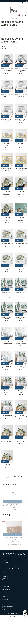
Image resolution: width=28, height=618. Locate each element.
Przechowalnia (5, 598)
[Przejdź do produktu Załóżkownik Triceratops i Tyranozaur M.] (21, 208)
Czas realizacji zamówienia (7, 575)
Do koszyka (5, 65)
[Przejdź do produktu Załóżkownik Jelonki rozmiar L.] (7, 308)
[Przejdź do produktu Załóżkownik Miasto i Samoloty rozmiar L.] (21, 333)
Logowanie (4, 594)
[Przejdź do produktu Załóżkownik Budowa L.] (7, 159)
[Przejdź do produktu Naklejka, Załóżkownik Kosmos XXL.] (7, 86)
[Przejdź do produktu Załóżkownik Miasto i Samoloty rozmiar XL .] (7, 333)
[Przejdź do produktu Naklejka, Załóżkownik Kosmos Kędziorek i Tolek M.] (21, 60)
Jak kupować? (5, 584)
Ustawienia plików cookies (7, 606)
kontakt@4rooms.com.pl (9, 562)
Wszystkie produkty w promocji (17, 518)
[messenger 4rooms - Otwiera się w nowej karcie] (15, 568)
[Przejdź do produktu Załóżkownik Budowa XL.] (21, 135)
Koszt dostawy (5, 578)
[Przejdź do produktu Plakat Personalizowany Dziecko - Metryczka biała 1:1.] (14, 495)
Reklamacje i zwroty (6, 579)
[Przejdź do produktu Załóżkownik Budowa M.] (21, 159)
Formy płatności (5, 576)
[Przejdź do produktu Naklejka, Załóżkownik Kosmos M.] (21, 110)
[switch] (25, 616)
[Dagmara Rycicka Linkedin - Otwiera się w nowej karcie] (9, 568)
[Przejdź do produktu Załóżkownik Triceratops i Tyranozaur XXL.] (7, 182)
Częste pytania (5, 586)
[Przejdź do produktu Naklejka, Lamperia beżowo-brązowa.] (14, 528)
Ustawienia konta (5, 599)
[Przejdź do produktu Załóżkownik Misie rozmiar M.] (7, 406)
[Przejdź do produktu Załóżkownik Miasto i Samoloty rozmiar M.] (7, 357)
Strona (14, 476)
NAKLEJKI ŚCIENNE (13, 18)
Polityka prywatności (6, 588)
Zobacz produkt (12, 501)
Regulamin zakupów (6, 589)
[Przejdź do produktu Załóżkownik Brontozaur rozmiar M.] (7, 455)
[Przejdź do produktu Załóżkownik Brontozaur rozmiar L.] (21, 431)
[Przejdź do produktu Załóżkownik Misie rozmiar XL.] (7, 382)
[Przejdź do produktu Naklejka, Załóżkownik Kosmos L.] (7, 110)
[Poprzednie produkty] (10, 476)
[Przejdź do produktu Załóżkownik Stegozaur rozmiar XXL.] (7, 234)
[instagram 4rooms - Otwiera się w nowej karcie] (18, 568)
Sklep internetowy (12, 616)
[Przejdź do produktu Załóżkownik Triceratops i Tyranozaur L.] (7, 208)
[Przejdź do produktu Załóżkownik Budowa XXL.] (7, 135)
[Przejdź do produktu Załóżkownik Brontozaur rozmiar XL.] (7, 431)
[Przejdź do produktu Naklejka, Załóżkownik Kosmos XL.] (21, 86)
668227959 (6, 560)
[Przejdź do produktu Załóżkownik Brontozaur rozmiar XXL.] (21, 406)
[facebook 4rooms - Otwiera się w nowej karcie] (12, 568)
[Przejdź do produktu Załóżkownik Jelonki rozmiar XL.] (21, 283)
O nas (3, 604)
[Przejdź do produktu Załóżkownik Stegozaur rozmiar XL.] (21, 234)
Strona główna (5, 18)
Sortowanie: (4, 46)
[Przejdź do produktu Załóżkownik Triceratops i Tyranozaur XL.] (21, 182)
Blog (3, 607)
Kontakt (4, 609)
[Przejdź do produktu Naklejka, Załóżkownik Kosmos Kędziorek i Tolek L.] (7, 60)
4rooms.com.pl (14, 554)
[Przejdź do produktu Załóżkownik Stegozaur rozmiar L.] (7, 259)
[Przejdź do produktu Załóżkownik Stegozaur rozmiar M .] (21, 259)
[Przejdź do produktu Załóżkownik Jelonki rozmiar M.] (21, 308)
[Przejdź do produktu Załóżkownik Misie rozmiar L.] (21, 382)
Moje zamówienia (5, 596)
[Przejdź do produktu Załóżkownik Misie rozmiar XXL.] (21, 357)
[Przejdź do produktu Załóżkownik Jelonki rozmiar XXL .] (7, 283)
